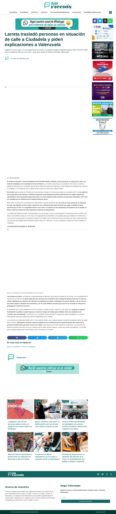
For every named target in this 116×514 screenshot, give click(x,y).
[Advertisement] (47, 73)
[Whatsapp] (110, 20)
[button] (110, 12)
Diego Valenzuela (14, 347)
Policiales (76, 12)
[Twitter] (100, 20)
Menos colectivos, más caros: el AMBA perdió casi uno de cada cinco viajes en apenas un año (47, 424)
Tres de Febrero (28, 347)
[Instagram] (105, 20)
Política (34, 12)
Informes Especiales (92, 12)
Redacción (25, 58)
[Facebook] (95, 20)
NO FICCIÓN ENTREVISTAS (60, 12)
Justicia (44, 12)
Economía (24, 12)
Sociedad (13, 12)
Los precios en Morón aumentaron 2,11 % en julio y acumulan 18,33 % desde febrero (47, 456)
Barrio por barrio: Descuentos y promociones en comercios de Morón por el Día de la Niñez (20, 456)
